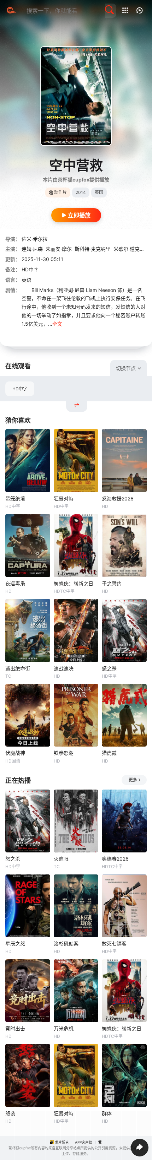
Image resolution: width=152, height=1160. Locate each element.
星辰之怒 (15, 944)
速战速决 (64, 668)
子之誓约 (112, 583)
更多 (133, 779)
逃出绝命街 (17, 668)
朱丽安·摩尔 (59, 249)
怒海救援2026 (118, 498)
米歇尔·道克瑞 (129, 249)
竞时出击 (15, 1028)
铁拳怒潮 (64, 753)
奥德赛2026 (115, 859)
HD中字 (19, 388)
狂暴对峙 (64, 498)
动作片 (60, 192)
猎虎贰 (109, 753)
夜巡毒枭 (15, 583)
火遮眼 (61, 859)
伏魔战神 (15, 753)
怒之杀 (109, 668)
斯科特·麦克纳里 (93, 249)
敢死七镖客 (114, 944)
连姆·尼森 (32, 249)
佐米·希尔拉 (35, 239)
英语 (26, 280)
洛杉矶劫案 (66, 944)
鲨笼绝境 (15, 498)
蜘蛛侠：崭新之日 (73, 583)
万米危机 (64, 1028)
